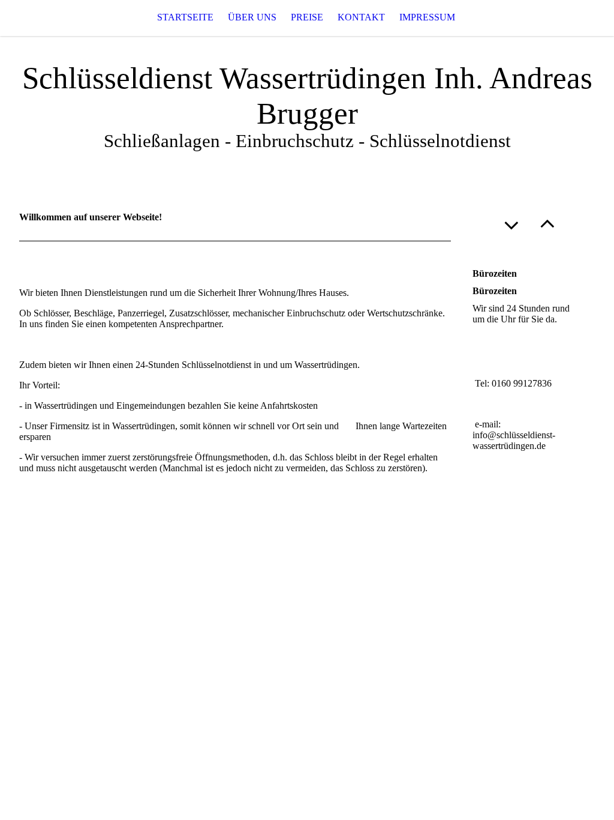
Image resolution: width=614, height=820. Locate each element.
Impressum (427, 17)
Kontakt (361, 17)
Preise (307, 17)
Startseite (185, 17)
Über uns (252, 17)
